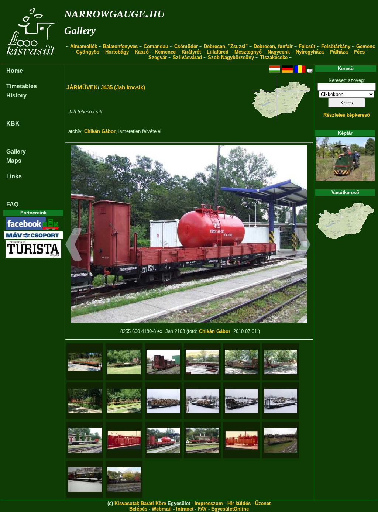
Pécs (359, 52)
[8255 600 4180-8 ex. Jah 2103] (163, 440)
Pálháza (339, 52)
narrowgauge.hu (114, 12)
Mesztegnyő (248, 52)
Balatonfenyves (120, 46)
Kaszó (142, 52)
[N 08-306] (280, 362)
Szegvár (157, 57)
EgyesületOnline (230, 509)
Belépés (138, 509)
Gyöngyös (87, 52)
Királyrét (191, 52)
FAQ (12, 204)
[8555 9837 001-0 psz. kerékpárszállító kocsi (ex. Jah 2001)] (85, 362)
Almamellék (83, 46)
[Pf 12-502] (202, 401)
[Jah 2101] (124, 362)
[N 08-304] (85, 401)
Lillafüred (217, 52)
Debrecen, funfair (273, 46)
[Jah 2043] (124, 440)
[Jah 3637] (124, 479)
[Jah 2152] (241, 440)
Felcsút (307, 46)
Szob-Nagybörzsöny (231, 57)
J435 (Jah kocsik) (123, 87)
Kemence (165, 52)
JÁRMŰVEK (82, 87)
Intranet (184, 509)
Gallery (80, 30)
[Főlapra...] (32, 60)
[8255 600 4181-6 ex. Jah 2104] (202, 440)
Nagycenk (279, 52)
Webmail (162, 509)
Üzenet (263, 503)
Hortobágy (117, 52)
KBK (13, 123)
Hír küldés (239, 503)
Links (14, 176)
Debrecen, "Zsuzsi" (226, 46)
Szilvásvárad (187, 57)
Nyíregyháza (310, 52)
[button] (73, 245)
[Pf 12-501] (163, 401)
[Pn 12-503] (280, 440)
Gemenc (365, 46)
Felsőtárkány (335, 46)
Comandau (156, 46)
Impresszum (209, 503)
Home (14, 71)
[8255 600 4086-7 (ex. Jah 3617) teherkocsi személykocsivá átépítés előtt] (163, 362)
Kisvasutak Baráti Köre (140, 503)
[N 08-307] (241, 362)
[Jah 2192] (85, 479)
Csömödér (186, 46)
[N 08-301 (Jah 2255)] (124, 401)
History (16, 95)
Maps (13, 161)
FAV (202, 509)
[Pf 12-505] (280, 401)
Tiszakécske (274, 57)
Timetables (21, 86)
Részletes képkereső (346, 115)
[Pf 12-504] (241, 401)
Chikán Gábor (100, 131)
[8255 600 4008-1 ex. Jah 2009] (85, 440)
